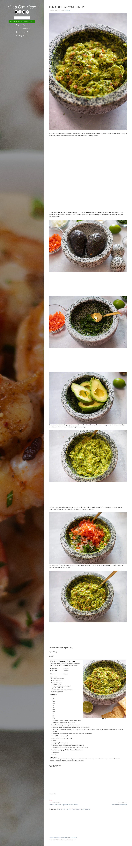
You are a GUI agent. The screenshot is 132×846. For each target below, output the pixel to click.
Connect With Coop (54, 837)
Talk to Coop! (22, 32)
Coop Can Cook (22, 7)
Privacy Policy (22, 35)
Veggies (87, 809)
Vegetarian (80, 809)
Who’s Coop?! (64, 837)
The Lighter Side (69, 809)
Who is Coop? (22, 25)
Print (105, 718)
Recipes (59, 809)
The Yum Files (21, 28)
